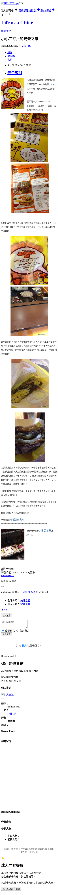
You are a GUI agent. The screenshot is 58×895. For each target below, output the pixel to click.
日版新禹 (46, 530)
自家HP (21, 519)
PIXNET (14, 849)
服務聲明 (34, 852)
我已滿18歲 (7, 889)
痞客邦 (26, 592)
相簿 (9, 52)
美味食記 (25, 600)
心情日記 (27, 46)
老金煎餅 (14, 73)
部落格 (11, 56)
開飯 (13, 519)
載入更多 (6, 615)
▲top (4, 609)
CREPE (52, 84)
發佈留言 (6, 634)
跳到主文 (6, 31)
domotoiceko (7, 575)
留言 (33, 592)
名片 (9, 60)
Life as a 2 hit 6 (17, 22)
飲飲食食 (25, 604)
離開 (18, 889)
